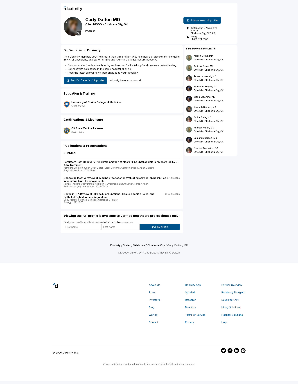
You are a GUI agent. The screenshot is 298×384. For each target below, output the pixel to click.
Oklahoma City (113, 24)
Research (190, 299)
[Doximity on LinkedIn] (236, 351)
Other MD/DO (93, 24)
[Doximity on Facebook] (230, 351)
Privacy (189, 322)
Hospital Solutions (232, 314)
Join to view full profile (204, 20)
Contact (153, 322)
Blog (151, 307)
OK (126, 24)
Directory (190, 307)
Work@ (153, 314)
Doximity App (193, 284)
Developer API (230, 299)
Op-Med (190, 292)
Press (152, 292)
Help (224, 322)
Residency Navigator (233, 292)
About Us (154, 284)
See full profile (87, 80)
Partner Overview (231, 284)
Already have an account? (125, 80)
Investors (154, 299)
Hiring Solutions (230, 307)
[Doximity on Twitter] (223, 351)
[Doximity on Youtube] (243, 351)
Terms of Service (195, 314)
